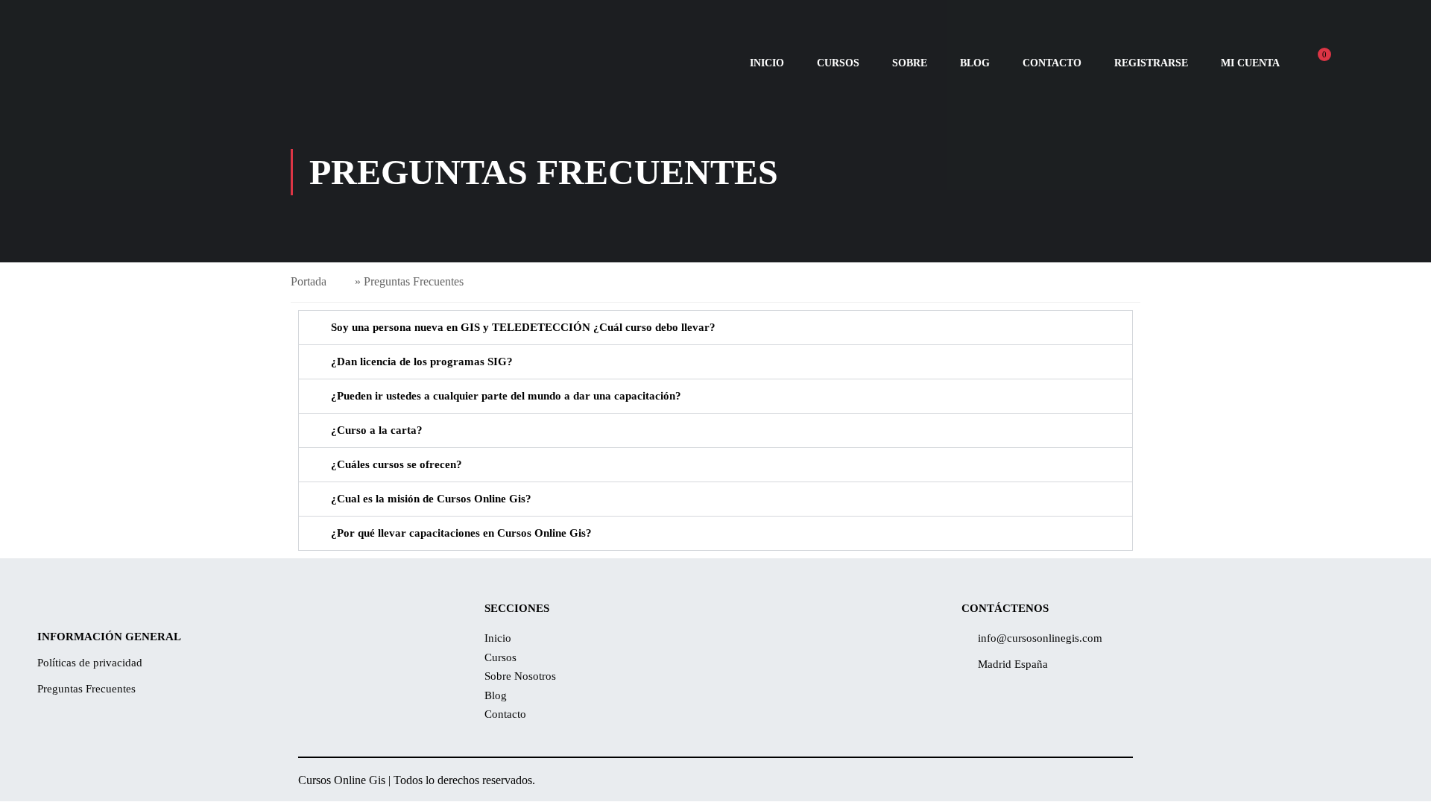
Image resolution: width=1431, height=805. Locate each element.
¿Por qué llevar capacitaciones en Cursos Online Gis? (461, 533)
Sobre (909, 63)
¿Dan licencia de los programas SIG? (422, 361)
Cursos (838, 63)
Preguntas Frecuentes (86, 689)
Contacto (1052, 63)
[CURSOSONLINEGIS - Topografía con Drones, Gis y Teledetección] (186, 63)
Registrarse (1151, 63)
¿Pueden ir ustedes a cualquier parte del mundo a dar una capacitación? (506, 396)
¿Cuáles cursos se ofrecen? (396, 464)
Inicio (767, 63)
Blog (975, 63)
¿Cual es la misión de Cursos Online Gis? (431, 499)
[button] (715, 327)
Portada (308, 281)
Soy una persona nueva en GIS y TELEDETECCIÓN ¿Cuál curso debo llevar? (523, 327)
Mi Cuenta (1250, 63)
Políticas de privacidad (89, 663)
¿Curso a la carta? (377, 430)
